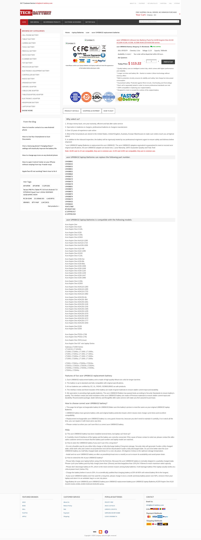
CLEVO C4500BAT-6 (111, 516)
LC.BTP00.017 (70, 211)
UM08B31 (69, 186)
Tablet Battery (28, 39)
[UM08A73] (70, 43)
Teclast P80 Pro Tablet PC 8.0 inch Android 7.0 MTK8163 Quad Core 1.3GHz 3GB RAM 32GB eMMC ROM (40, 192)
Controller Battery (30, 75)
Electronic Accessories (73, 22)
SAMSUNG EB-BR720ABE (112, 513)
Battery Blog (90, 22)
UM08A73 (69, 181)
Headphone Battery (30, 103)
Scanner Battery (29, 59)
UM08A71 (69, 176)
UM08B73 (69, 194)
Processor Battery (30, 67)
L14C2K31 (45, 202)
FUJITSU (25, 513)
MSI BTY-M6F (109, 502)
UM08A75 (69, 199)
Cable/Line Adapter (30, 91)
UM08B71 (69, 189)
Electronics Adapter (31, 99)
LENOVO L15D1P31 (111, 509)
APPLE (24, 516)
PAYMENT (142, 3)
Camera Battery (29, 43)
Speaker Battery (29, 83)
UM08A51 (69, 166)
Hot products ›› (53, 206)
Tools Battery (28, 47)
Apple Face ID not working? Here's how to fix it (39, 171)
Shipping (66, 516)
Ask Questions (122, 58)
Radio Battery (28, 79)
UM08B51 (69, 169)
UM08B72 (69, 191)
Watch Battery (28, 55)
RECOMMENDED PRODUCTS (51, 22)
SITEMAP (177, 3)
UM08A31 (69, 164)
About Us (66, 502)
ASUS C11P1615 (110, 506)
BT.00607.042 (70, 209)
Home (24, 22)
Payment (66, 513)
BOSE (24, 506)
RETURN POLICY (153, 3)
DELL (23, 509)
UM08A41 (69, 204)
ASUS (24, 502)
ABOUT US (133, 3)
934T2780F (69, 206)
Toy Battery (27, 63)
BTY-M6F (35, 202)
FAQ (170, 3)
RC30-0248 (27, 198)
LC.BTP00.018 (70, 214)
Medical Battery (29, 51)
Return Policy (68, 506)
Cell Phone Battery (30, 35)
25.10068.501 (39, 198)
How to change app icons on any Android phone (40, 155)
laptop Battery (28, 106)
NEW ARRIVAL (34, 22)
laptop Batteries (78, 32)
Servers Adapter (29, 87)
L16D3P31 (50, 198)
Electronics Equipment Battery (35, 71)
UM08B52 (69, 171)
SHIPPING (163, 3)
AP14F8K (26, 186)
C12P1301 (46, 186)
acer (87, 32)
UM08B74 (69, 196)
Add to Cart (168, 62)
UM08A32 (69, 201)
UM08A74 (69, 184)
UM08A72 (69, 179)
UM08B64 (69, 174)
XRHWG (26, 202)
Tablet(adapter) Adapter (32, 95)
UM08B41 (69, 161)
